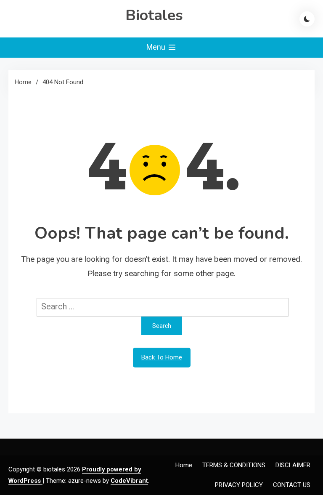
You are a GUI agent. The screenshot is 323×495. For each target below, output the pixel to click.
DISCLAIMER (292, 465)
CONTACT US (291, 485)
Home (183, 465)
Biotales (154, 15)
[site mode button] (307, 19)
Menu (156, 47)
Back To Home (161, 357)
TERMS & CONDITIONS (233, 465)
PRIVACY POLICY (239, 485)
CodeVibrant (129, 480)
